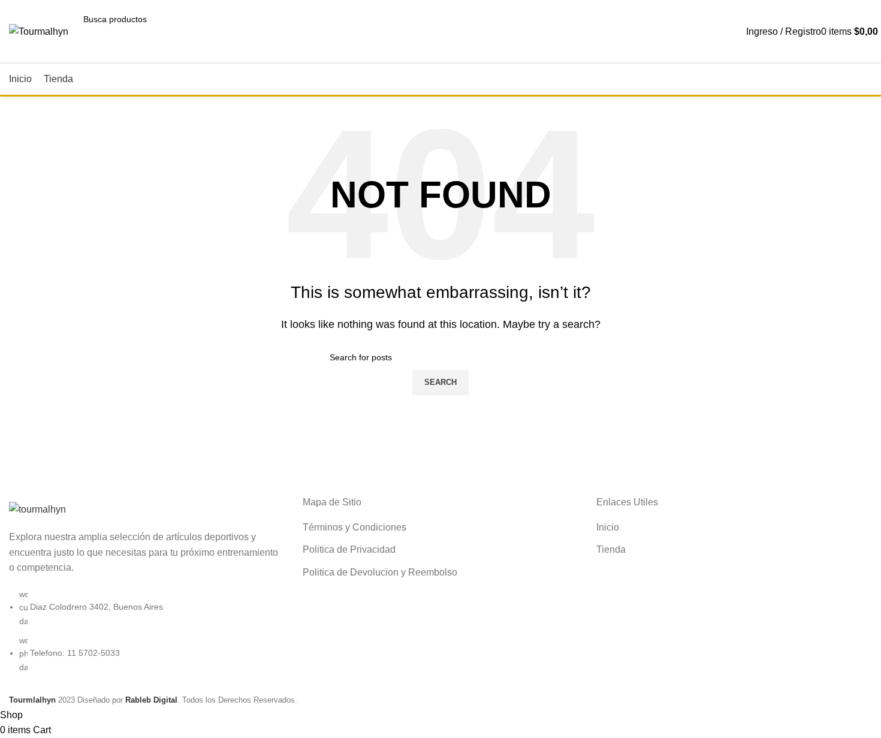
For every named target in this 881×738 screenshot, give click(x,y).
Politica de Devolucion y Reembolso (380, 572)
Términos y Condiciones (354, 527)
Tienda (611, 549)
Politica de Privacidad (349, 549)
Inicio (607, 527)
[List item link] (147, 637)
